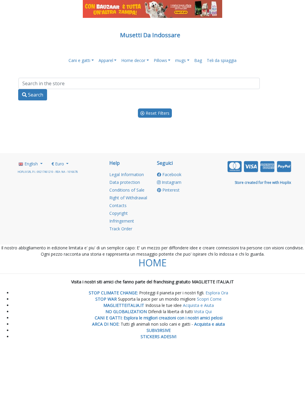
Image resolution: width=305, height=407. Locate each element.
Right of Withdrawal (128, 198)
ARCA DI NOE (105, 324)
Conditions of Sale (126, 190)
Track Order (120, 229)
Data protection (124, 182)
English (31, 164)
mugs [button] (180, 60)
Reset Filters (156, 113)
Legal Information (126, 174)
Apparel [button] (106, 60)
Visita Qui (203, 311)
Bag (198, 60)
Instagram (171, 182)
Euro (58, 164)
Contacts (118, 205)
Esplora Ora (216, 293)
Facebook (171, 174)
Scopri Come (209, 299)
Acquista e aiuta (209, 324)
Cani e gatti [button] (79, 60)
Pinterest (170, 190)
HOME (152, 262)
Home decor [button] (133, 60)
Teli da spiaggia (221, 60)
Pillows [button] (160, 60)
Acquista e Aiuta (198, 305)
